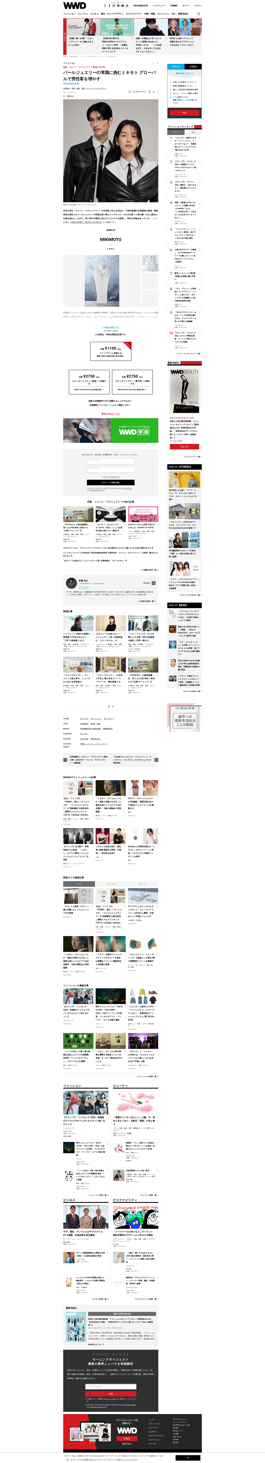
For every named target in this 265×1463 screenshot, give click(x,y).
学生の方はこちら (110, 413)
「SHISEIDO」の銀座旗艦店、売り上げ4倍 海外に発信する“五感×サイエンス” (76, 527)
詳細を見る (184, 447)
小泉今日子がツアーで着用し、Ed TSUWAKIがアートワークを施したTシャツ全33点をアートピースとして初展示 (185, 256)
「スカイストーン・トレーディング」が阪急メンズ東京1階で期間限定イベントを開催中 (141, 957)
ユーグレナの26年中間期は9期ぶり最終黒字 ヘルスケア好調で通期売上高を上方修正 (90, 1280)
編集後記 (137, 531)
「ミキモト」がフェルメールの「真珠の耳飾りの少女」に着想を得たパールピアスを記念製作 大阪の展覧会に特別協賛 (108, 805)
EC (64, 1239)
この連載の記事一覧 (149, 570)
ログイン (198, 6)
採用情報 (176, 1439)
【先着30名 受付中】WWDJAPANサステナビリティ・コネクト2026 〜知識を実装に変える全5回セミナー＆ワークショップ (115, 45)
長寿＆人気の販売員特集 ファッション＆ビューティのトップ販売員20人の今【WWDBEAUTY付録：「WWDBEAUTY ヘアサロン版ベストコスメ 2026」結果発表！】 (120, 1322)
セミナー (186, 6)
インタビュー (84, 644)
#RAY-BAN (67, 1136)
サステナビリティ (134, 14)
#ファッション (96, 719)
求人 (174, 14)
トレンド (75, 819)
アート (104, 816)
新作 (129, 812)
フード (98, 1065)
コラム (130, 531)
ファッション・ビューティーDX (78, 1239)
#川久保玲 (84, 739)
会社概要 (176, 1433)
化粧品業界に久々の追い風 (137, 1170)
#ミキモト (84, 734)
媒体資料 (176, 1442)
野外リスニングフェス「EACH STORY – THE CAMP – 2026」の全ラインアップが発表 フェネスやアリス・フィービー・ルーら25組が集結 (109, 1013)
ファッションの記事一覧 (147, 1076)
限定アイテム (112, 816)
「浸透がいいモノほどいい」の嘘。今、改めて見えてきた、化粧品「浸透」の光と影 (134, 1119)
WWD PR (190, 595)
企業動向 (66, 88)
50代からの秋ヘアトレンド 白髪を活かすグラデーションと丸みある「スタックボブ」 (182, 41)
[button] (199, 13)
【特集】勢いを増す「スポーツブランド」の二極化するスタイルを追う (80, 41)
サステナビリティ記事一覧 (146, 1299)
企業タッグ (132, 1024)
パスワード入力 (94, 468)
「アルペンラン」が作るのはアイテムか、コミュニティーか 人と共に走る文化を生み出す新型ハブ (182, 525)
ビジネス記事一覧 (99, 1299)
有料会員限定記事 (140, 6)
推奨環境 (176, 1428)
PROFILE (146, 583)
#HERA (128, 1161)
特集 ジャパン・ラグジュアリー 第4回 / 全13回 (84, 67)
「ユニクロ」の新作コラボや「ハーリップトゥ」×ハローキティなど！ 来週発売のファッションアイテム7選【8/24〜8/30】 (141, 1013)
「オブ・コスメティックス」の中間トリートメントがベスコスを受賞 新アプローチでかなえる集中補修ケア (189, 648)
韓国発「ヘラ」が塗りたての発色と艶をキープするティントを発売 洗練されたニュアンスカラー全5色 (140, 1146)
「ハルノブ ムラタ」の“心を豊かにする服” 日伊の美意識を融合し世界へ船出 (141, 637)
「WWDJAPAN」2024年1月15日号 (85, 222)
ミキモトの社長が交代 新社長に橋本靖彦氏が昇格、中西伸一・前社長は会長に (108, 849)
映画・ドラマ (141, 1024)
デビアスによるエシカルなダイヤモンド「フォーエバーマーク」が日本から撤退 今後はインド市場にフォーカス (141, 911)
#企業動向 (84, 724)
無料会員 (176, 66)
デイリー (176, 132)
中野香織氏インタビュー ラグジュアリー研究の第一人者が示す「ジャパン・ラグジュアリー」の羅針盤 (88, 760)
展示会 (98, 816)
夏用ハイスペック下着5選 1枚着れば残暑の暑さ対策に (186, 276)
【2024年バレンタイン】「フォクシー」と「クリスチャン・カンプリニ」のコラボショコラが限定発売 (132, 760)
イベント (131, 965)
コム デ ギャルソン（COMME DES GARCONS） (114, 316)
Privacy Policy (127, 488)
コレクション (163, 14)
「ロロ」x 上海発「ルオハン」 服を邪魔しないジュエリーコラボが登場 (76, 909)
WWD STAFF (132, 536)
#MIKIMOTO (108, 729)
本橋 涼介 (70, 96)
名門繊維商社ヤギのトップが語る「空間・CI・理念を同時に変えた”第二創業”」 (183, 554)
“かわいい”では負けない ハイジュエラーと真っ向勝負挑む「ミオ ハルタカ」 (94, 561)
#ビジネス (84, 719)
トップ (151, 1419)
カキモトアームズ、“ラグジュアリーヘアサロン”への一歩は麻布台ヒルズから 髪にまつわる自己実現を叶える (107, 548)
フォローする (84, 587)
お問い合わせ (177, 1436)
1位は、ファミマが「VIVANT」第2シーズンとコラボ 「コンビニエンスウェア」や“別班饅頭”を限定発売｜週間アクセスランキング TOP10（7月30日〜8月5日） (76, 806)
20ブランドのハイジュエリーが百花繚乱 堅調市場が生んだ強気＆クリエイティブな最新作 (141, 803)
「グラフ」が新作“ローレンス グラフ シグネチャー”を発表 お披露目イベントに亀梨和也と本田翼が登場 (109, 959)
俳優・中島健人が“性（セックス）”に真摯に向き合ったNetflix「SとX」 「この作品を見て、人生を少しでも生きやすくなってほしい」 (149, 45)
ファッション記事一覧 (98, 1195)
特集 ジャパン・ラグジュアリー (93, 88)
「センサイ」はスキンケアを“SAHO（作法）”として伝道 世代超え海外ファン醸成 (109, 527)
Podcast (129, 1239)
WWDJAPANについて (180, 1419)
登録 (184, 113)
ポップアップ (140, 965)
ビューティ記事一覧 (149, 1195)
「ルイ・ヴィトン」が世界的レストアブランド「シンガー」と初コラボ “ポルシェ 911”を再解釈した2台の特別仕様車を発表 (185, 295)
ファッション (69, 14)
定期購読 (173, 6)
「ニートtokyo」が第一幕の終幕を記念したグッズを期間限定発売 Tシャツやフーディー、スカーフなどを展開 (76, 1056)
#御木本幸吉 (95, 739)
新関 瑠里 (129, 1180)
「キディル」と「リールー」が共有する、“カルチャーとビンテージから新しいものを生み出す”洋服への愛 (141, 1056)
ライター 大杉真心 (134, 649)
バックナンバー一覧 (192, 457)
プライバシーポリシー (111, 1399)
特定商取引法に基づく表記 (181, 1425)
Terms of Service (95, 490)
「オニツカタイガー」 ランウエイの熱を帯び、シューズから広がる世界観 (76, 678)
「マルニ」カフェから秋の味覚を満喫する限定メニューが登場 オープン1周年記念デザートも (109, 1056)
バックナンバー (159, 6)
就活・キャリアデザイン (112, 14)
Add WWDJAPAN (138, 92)
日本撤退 (131, 920)
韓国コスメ (134, 1153)
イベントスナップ (78, 864)
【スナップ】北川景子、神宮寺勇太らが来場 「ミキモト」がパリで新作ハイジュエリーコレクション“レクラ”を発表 (76, 853)
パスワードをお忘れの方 (111, 477)
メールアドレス (94, 459)
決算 (77, 1287)
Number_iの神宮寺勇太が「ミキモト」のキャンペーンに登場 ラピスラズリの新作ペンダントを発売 (141, 851)
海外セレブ (67, 864)
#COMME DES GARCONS (90, 729)
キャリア (152, 1443)
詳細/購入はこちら (95, 1344)
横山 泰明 (66, 1242)
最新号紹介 (183, 14)
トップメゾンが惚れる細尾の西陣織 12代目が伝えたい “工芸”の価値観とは (76, 637)
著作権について (178, 1431)
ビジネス (94, 14)
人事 (97, 857)
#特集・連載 (95, 724)
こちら (110, 405)
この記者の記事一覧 (146, 601)
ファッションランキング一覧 (188, 354)
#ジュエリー (109, 719)
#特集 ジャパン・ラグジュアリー (93, 744)
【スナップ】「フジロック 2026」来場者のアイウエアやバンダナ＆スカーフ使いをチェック (76, 1011)
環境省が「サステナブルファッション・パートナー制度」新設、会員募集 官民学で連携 (140, 1280)
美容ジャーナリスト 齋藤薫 (122, 1133)
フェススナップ (68, 1020)
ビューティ (83, 14)
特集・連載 (150, 14)
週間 (193, 132)
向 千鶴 (115, 1244)
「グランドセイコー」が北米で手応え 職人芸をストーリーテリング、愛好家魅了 (109, 678)
